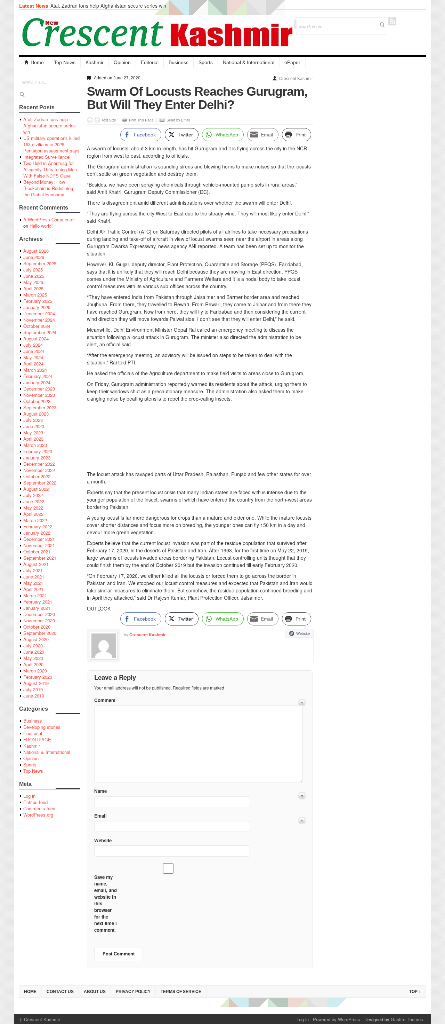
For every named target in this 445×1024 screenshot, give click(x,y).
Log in (29, 796)
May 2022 (33, 507)
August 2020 (36, 639)
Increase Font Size (97, 120)
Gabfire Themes (407, 1019)
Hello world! (41, 225)
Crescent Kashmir (296, 78)
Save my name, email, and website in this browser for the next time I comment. (105, 903)
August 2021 (36, 564)
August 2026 (36, 250)
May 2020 (33, 658)
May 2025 (33, 282)
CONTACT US (60, 991)
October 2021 (36, 551)
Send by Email (178, 120)
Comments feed (39, 808)
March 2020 (35, 670)
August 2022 (36, 489)
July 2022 (33, 495)
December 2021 (39, 539)
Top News (64, 62)
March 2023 (35, 445)
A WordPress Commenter (49, 219)
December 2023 (39, 388)
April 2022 (33, 514)
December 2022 (39, 463)
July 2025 (33, 269)
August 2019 (36, 683)
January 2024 (36, 382)
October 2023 (36, 401)
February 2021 (37, 601)
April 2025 (33, 288)
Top (415, 991)
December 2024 (39, 313)
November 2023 (39, 395)
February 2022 (37, 526)
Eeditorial (32, 733)
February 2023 (37, 451)
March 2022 (35, 520)
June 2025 (33, 276)
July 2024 (33, 344)
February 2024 (37, 376)
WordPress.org (38, 814)
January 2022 (36, 532)
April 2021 (33, 589)
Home (37, 62)
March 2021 (35, 595)
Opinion (122, 62)
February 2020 (37, 677)
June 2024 (33, 351)
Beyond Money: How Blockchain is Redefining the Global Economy (48, 188)
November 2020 (39, 620)
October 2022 (36, 476)
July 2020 (33, 645)
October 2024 (36, 326)
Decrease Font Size (90, 120)
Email (100, 815)
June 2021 (33, 576)
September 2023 (39, 407)
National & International (248, 62)
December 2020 (39, 614)
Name (100, 791)
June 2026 (33, 257)
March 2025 (35, 294)
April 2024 (33, 363)
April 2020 (33, 664)
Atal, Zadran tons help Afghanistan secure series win (108, 5)
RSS (392, 21)
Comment (104, 700)
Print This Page (141, 120)
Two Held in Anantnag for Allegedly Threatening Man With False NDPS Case (50, 169)
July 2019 (33, 689)
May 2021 (33, 583)
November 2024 (39, 319)
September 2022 (39, 482)
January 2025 (36, 307)
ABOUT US (95, 991)
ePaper (292, 62)
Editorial (150, 62)
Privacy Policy (133, 991)
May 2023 (33, 432)
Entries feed (35, 802)
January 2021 (36, 608)
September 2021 (39, 557)
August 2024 (36, 338)
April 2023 (33, 438)
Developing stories (41, 727)
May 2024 (33, 357)
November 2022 (39, 470)
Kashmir (95, 62)
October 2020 (36, 626)
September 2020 (39, 633)
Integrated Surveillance (46, 156)
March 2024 (35, 370)
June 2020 (33, 651)
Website (303, 633)
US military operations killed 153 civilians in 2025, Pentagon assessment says (51, 144)
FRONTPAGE (37, 739)
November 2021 (39, 545)
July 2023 (33, 420)
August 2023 (36, 413)
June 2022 (33, 501)
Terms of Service (181, 991)
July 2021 (33, 570)
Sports (206, 62)
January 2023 (36, 457)
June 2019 (33, 695)
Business (178, 62)
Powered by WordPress (336, 1019)
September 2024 (39, 332)
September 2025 (39, 263)
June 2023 (33, 426)
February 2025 (37, 301)
